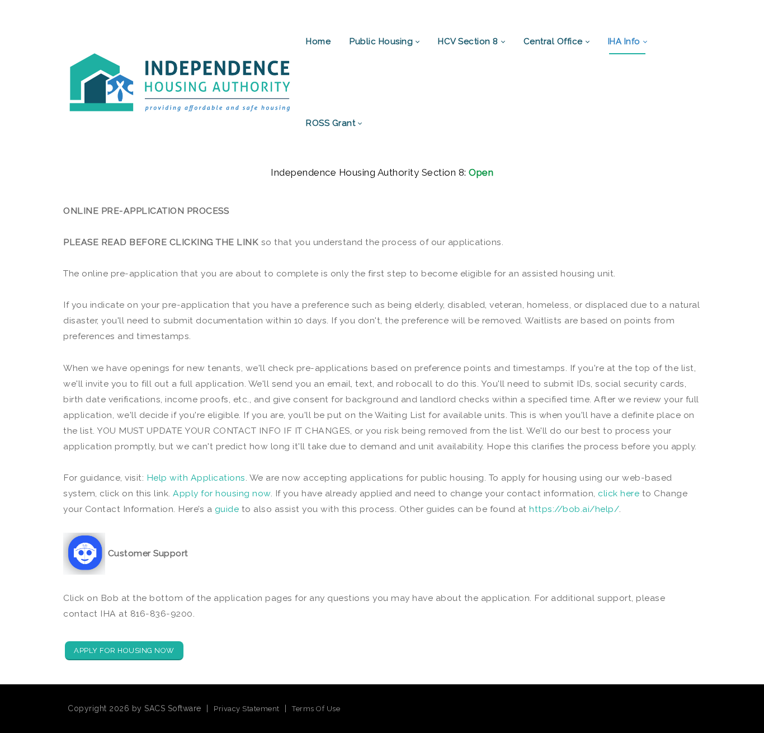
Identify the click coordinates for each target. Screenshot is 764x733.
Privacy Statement (247, 708)
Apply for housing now (222, 493)
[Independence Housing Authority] (179, 82)
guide (227, 509)
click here (618, 493)
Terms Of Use (316, 708)
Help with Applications (196, 477)
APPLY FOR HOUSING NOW (124, 650)
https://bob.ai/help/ (574, 509)
